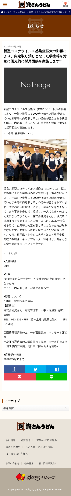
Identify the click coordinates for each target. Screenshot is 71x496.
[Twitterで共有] (35, 369)
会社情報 (11, 440)
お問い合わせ (12, 463)
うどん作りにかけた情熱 (39, 447)
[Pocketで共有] (19, 376)
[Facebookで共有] (14, 369)
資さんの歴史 (13, 447)
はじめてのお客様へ (17, 454)
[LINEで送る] (51, 376)
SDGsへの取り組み (46, 440)
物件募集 (29, 463)
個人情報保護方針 (48, 463)
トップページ (9, 12)
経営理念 (25, 440)
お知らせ (22, 12)
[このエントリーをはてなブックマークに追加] (56, 369)
